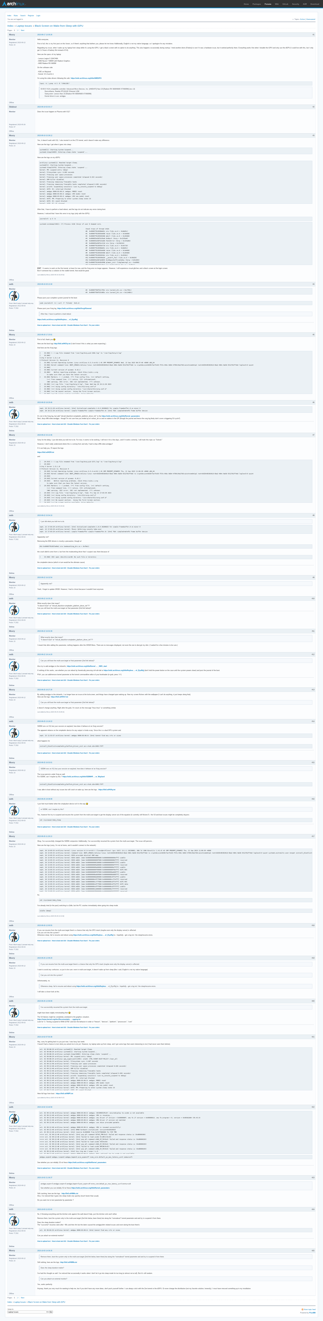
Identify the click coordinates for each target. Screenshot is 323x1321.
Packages (257, 4)
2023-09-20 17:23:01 (44, 335)
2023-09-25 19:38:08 (44, 799)
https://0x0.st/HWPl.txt (64, 1093)
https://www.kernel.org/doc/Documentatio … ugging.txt (58, 1019)
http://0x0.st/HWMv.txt (68, 1262)
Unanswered (310, 19)
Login (38, 16)
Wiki (277, 4)
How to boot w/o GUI (59, 325)
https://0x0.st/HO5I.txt (45, 452)
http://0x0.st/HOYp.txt (62, 344)
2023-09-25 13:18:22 (44, 721)
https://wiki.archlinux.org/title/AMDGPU (86, 78)
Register (31, 16)
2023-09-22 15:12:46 (44, 435)
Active (302, 19)
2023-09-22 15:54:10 (44, 515)
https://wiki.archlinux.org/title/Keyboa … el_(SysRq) (57, 319)
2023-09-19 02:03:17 (44, 107)
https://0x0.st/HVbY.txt (59, 697)
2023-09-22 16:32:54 (44, 577)
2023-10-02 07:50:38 (44, 1037)
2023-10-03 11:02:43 (44, 1209)
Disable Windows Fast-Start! (77, 325)
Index (9, 16)
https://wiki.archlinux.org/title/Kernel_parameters (121, 416)
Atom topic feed (310, 1309)
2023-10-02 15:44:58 (44, 1107)
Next (22, 30)
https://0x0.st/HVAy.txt (106, 790)
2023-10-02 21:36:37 (44, 1178)
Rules (16, 16)
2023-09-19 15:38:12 (44, 135)
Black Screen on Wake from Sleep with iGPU (59, 25)
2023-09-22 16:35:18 (44, 598)
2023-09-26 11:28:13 (44, 836)
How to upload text (44, 325)
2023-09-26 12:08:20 (44, 958)
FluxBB (312, 1313)
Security (295, 4)
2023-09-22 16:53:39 (44, 631)
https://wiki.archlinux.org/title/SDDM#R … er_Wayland (84, 777)
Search (22, 16)
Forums (268, 4)
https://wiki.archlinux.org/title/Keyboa (91, 986)
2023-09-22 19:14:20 (44, 654)
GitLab (285, 4)
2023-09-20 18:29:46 (44, 402)
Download (315, 4)
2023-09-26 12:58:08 (44, 1001)
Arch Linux (14, 3)
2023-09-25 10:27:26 (44, 690)
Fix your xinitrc (94, 325)
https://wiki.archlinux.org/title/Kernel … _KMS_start (87, 666)
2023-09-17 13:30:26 (44, 35)
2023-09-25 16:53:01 (44, 762)
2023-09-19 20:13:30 (44, 284)
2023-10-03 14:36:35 (44, 1251)
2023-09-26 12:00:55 (44, 925)
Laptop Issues (24, 25)
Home (246, 4)
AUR (305, 4)
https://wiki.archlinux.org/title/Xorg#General (74, 308)
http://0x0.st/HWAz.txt (70, 1193)
